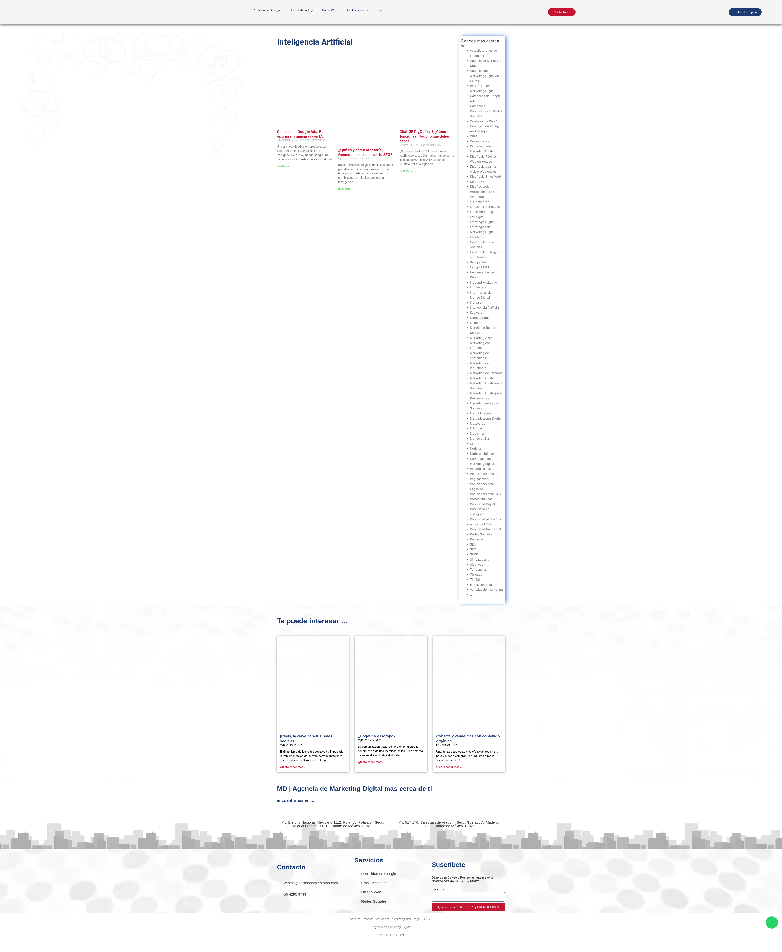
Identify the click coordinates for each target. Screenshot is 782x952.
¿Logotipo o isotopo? (377, 736)
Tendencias (478, 569)
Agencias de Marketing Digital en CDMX (484, 76)
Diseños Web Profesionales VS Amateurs (482, 192)
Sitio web (476, 564)
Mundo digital (480, 438)
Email (437, 889)
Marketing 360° (481, 338)
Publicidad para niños (485, 519)
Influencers (478, 287)
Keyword (476, 312)
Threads (476, 574)
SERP (474, 554)
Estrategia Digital (482, 222)
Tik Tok (475, 580)
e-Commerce (479, 202)
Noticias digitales (482, 454)
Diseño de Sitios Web (485, 177)
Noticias (476, 448)
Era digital (477, 217)
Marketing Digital (482, 378)
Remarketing (479, 539)
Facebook (477, 237)
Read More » (284, 166)
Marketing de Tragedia (486, 373)
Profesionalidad (481, 499)
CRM (473, 136)
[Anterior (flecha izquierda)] (8, 950)
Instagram (477, 303)
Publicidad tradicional (485, 529)
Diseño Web (478, 182)
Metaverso (477, 423)
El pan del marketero (485, 207)
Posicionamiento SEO (485, 494)
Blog (379, 10)
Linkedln (476, 323)
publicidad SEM (481, 524)
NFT (473, 444)
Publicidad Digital (482, 504)
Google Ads (478, 262)
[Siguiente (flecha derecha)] (25, 950)
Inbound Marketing (483, 282)
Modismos (477, 433)
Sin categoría (479, 559)
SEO (473, 549)
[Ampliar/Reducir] (8, 944)
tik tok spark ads (481, 585)
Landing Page (480, 318)
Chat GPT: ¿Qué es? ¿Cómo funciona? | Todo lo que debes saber (425, 136)
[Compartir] (42, 944)
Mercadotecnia (480, 413)
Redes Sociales (357, 10)
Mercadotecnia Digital (485, 418)
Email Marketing (302, 10)
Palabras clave (480, 469)
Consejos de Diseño (484, 121)
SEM (473, 544)
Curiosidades (479, 141)
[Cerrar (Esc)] (59, 944)
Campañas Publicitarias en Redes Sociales (486, 111)
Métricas (476, 428)
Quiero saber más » (293, 766)
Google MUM (479, 267)
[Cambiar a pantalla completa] (25, 944)
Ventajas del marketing (486, 590)
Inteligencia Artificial (485, 307)
